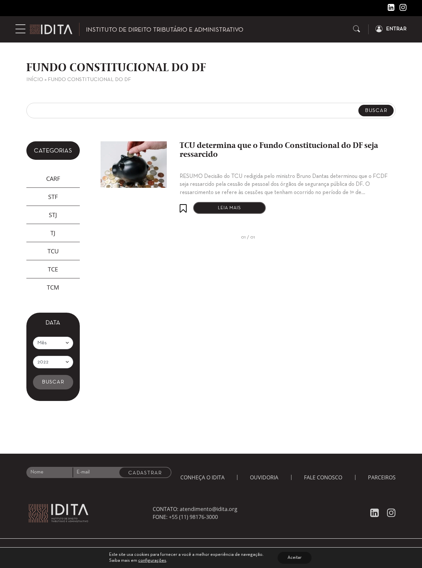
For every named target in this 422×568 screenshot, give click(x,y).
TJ (52, 233)
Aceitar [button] (294, 557)
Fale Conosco (323, 477)
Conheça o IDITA (202, 477)
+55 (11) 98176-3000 (193, 517)
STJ (53, 215)
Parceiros (382, 477)
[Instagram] (401, 9)
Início (34, 79)
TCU (53, 251)
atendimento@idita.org (208, 509)
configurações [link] (152, 560)
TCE (53, 269)
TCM (53, 287)
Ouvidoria (264, 477)
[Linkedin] (389, 9)
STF (53, 197)
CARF (53, 179)
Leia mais (229, 208)
